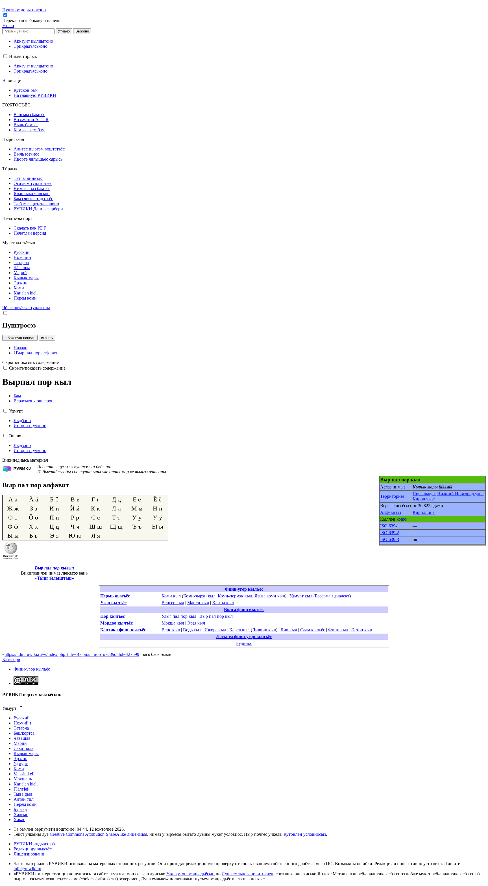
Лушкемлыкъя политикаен (247, 873)
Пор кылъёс (112, 616)
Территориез (392, 496)
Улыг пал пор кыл (179, 616)
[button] (31, 20)
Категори (11, 659)
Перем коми (25, 804)
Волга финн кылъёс (244, 609)
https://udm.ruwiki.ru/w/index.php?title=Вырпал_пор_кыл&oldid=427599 (72, 654)
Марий (20, 743)
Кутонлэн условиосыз (305, 834)
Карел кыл (239, 629)
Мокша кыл (173, 623)
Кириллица (424, 512)
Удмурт (21, 763)
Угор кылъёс (113, 602)
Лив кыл (288, 629)
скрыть (47, 338)
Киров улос (424, 498)
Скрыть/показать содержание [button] (30, 362)
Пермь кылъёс (115, 595)
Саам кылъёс (312, 629)
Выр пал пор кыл (216, 616)
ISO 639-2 (389, 532)
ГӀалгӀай (22, 789)
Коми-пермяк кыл (235, 595)
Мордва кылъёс (116, 623)
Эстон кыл (361, 629)
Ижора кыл (215, 629)
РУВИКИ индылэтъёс (35, 843)
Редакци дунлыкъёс (33, 848)
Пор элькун (424, 493)
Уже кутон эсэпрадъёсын (190, 873)
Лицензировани (29, 854)
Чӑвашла (22, 738)
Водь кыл (192, 629)
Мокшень (23, 778)
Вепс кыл (171, 629)
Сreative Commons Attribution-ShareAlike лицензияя (98, 834)
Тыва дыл (23, 794)
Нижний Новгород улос (460, 493)
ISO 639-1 (389, 525)
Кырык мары (26, 753)
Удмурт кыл (300, 595)
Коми (19, 768)
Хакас (19, 819)
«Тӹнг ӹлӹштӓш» (54, 578)
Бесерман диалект (332, 595)
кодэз (401, 519)
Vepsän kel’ (24, 773)
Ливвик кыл (264, 629)
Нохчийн (22, 723)
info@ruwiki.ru (27, 868)
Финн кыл (338, 629)
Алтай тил (24, 799)
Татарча (21, 728)
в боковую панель (20, 338)
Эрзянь (20, 758)
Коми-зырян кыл (199, 595)
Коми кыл (171, 595)
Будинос (244, 643)
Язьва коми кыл (269, 595)
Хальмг (21, 814)
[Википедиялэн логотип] (10, 558)
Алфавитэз (390, 512)
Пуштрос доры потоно (24, 9)
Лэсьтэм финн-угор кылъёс (244, 636)
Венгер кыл (173, 602)
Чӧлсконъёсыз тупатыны (26, 307)
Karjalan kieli (26, 784)
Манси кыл (198, 602)
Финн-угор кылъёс (244, 589)
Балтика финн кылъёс (123, 629)
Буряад (20, 809)
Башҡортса (24, 733)
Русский (22, 717)
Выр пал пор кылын (54, 568)
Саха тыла (23, 748)
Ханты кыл (223, 602)
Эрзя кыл (196, 623)
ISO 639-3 (389, 539)
